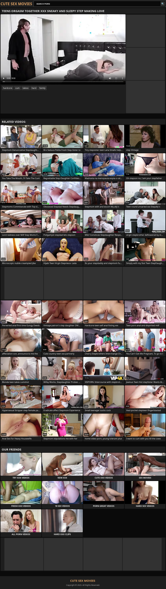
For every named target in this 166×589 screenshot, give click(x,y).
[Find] (163, 4)
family (42, 88)
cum (17, 88)
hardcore (7, 88)
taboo (26, 88)
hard (34, 88)
